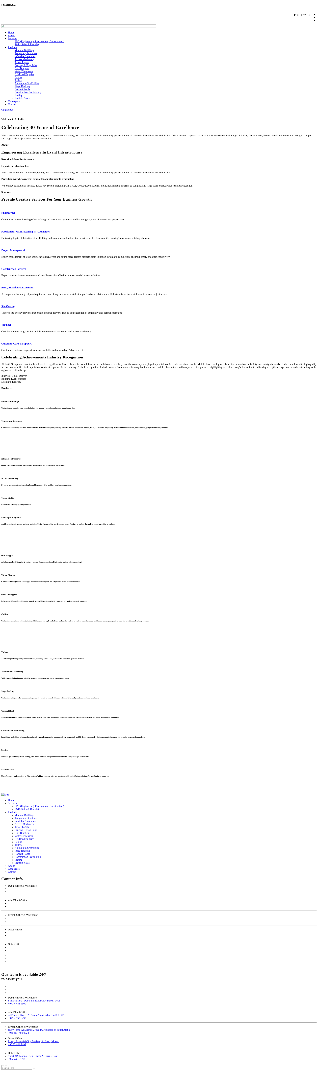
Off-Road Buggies (24, 74)
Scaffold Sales (22, 98)
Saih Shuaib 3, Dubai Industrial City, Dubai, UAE (34, 888)
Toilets (18, 80)
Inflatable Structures (25, 56)
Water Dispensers (24, 71)
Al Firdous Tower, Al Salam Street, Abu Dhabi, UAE (36, 903)
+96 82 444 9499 (17, 935)
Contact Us (7, 109)
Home (11, 32)
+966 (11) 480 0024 (18, 920)
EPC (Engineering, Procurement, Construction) (39, 41)
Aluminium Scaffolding (27, 83)
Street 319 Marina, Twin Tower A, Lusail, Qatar (33, 947)
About (11, 35)
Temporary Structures (26, 53)
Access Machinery (24, 59)
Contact (12, 104)
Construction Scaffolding (28, 92)
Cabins (18, 77)
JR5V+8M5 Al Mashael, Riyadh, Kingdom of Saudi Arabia (39, 918)
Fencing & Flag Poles (26, 65)
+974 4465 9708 (16, 950)
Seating (18, 95)
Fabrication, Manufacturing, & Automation (25, 231)
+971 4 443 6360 (17, 891)
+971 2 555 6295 (17, 906)
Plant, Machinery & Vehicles (17, 287)
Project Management (13, 250)
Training (6, 324)
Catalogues (14, 101)
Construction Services (13, 269)
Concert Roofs (22, 89)
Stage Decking (22, 86)
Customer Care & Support (16, 343)
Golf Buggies (22, 68)
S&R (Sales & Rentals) (27, 44)
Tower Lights (22, 62)
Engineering (8, 212)
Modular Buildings (24, 50)
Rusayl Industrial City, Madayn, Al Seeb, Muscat (33, 932)
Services (12, 38)
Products (12, 47)
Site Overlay (8, 306)
